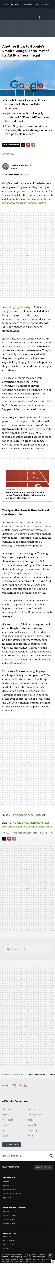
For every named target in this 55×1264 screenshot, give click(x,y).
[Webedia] (11, 1168)
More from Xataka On (14, 489)
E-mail (33, 145)
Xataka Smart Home (12, 1193)
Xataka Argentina (10, 1219)
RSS (25, 1085)
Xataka (6, 1181)
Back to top (41, 1167)
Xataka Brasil (9, 1223)
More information (37, 1261)
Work (30, 1135)
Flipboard (28, 145)
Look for (51, 1155)
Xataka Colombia (10, 1215)
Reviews (15, 4)
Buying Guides (30, 4)
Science (46, 4)
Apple (6, 1125)
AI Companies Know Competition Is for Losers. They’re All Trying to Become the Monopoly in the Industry (25, 495)
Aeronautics (9, 1119)
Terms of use (8, 1244)
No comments (12, 144)
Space (6, 1114)
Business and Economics (25, 832)
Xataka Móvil (8, 1185)
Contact (6, 1248)
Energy (31, 1109)
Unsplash (40, 814)
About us (7, 1236)
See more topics (12, 1144)
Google (45, 832)
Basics (31, 1119)
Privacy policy (9, 1240)
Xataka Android (9, 1189)
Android (32, 1125)
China (5, 1135)
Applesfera (8, 1197)
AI (4, 1130)
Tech (4, 4)
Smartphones (34, 1114)
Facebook (20, 1085)
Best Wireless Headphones (33, 1074)
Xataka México (9, 1211)
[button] (21, 165)
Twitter (23, 145)
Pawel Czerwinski (22, 814)
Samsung (33, 1130)
